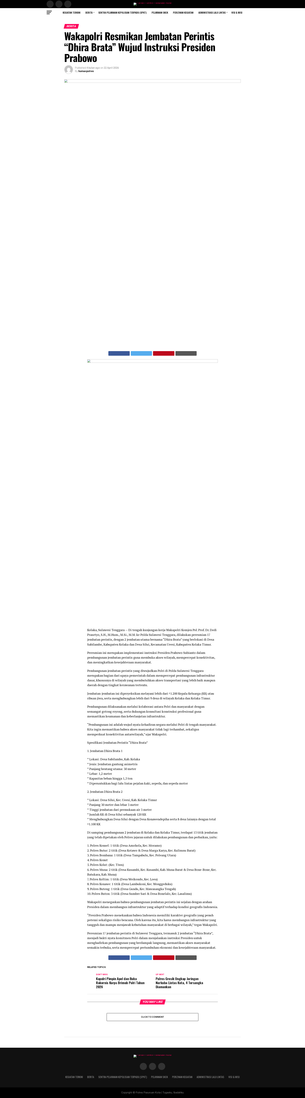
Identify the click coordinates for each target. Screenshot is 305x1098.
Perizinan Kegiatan (183, 12)
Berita (88, 12)
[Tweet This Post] (141, 353)
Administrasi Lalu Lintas (212, 12)
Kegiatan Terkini (71, 12)
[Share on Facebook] (119, 353)
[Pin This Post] (163, 353)
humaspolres (86, 71)
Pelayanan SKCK (160, 12)
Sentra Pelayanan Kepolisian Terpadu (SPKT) (122, 12)
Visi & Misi (236, 12)
